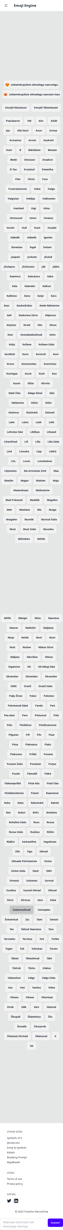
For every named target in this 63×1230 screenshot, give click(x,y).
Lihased (51, 432)
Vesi (22, 987)
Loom (26, 461)
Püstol (35, 793)
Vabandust (14, 977)
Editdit (11, 1152)
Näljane (14, 657)
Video (51, 987)
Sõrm (10, 900)
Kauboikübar (24, 305)
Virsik (10, 1007)
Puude (16, 773)
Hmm (33, 218)
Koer (10, 334)
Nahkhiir (30, 627)
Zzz (27, 919)
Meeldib (35, 500)
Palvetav (49, 695)
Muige (52, 509)
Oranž (27, 686)
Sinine (48, 861)
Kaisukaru (34, 276)
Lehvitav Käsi (15, 432)
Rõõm (50, 832)
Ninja (11, 637)
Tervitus (27, 939)
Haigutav (13, 198)
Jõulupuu (9, 266)
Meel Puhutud (14, 500)
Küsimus (14, 412)
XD (31, 1046)
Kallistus (12, 295)
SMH (49, 870)
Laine (25, 422)
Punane (48, 754)
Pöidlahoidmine (14, 793)
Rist (8, 812)
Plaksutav (16, 754)
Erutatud (29, 169)
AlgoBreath (13, 1162)
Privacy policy (15, 1183)
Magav (25, 480)
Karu (54, 295)
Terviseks (9, 939)
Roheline (51, 812)
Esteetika (47, 169)
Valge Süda (48, 977)
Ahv (41, 120)
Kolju (12, 344)
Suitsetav (31, 880)
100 (29, 120)
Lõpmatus (10, 470)
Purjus (52, 764)
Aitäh (54, 120)
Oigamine (14, 666)
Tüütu (31, 968)
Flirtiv (31, 179)
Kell (9, 315)
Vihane (14, 997)
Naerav (13, 627)
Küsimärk (32, 412)
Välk (23, 1007)
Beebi (13, 159)
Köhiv (34, 402)
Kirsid (26, 325)
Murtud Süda (49, 519)
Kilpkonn (50, 315)
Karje (40, 295)
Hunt (37, 227)
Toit (42, 939)
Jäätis (56, 266)
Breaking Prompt (17, 1157)
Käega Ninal (35, 393)
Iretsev (47, 247)
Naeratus (53, 618)
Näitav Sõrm (45, 647)
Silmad (44, 851)
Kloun (53, 325)
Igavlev (48, 237)
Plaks (48, 744)
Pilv (39, 734)
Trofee (55, 939)
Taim (39, 919)
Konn (25, 354)
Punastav (35, 764)
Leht (51, 422)
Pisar (52, 734)
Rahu (21, 802)
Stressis (14, 880)
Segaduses (50, 841)
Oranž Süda (45, 686)
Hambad (18, 208)
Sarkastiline (29, 841)
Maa (56, 470)
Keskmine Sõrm (28, 315)
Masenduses (20, 490)
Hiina (46, 208)
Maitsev (41, 480)
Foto (45, 179)
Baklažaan (34, 150)
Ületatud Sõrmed (17, 1036)
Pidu (56, 715)
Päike (47, 773)
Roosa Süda (16, 832)
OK (29, 666)
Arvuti (32, 140)
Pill (28, 734)
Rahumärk (37, 802)
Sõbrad (52, 890)
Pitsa (15, 744)
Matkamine (43, 490)
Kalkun (47, 286)
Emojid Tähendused (46, 107)
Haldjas (30, 198)
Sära (40, 900)
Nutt (12, 647)
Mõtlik (41, 539)
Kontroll (41, 354)
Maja (56, 480)
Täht (49, 958)
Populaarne (13, 120)
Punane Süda (15, 764)
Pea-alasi (9, 715)
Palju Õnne (15, 695)
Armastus (15, 140)
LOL (13, 461)
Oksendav (12, 676)
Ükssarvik (40, 1026)
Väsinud (51, 1007)
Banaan (52, 150)
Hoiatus (48, 218)
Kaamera (15, 276)
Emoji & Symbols (16, 1147)
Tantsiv (54, 919)
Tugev (9, 948)
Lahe (12, 422)
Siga (29, 851)
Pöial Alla (33, 783)
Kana (27, 295)
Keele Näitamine (49, 305)
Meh (9, 509)
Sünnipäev (44, 909)
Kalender (29, 286)
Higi (33, 208)
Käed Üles (14, 393)
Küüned (49, 412)
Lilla (37, 441)
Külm (48, 402)
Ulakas (47, 968)
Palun (33, 695)
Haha (37, 188)
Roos (36, 822)
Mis (39, 509)
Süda (53, 900)
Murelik (29, 519)
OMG (14, 686)
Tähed (14, 958)
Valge (31, 977)
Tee (12, 929)
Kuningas (12, 373)
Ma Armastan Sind (35, 470)
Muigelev (11, 519)
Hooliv (11, 227)
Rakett (55, 802)
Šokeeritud (11, 919)
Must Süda (29, 529)
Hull (24, 227)
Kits (40, 325)
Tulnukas (36, 948)
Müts (38, 618)
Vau (10, 987)
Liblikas (35, 432)
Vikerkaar (47, 997)
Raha (7, 802)
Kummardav (29, 363)
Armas (53, 130)
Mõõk (7, 618)
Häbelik (15, 237)
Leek (38, 422)
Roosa (50, 822)
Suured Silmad (32, 890)
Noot (52, 637)
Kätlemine (18, 402)
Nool (39, 637)
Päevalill (32, 773)
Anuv (39, 130)
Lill (26, 441)
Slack (36, 870)
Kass (6, 305)
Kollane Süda (46, 344)
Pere (24, 715)
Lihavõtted (10, 441)
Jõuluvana (28, 266)
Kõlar (31, 383)
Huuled (52, 227)
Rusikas (35, 832)
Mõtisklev (24, 539)
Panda (39, 705)
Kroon (10, 363)
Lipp (39, 451)
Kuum (16, 383)
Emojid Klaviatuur (16, 107)
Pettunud (40, 715)
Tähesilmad (32, 958)
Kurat (28, 373)
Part (52, 705)
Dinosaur (29, 159)
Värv (36, 1007)
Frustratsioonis (17, 188)
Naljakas (48, 627)
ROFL (36, 812)
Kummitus (50, 363)
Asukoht (48, 140)
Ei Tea (13, 169)
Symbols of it (14, 1138)
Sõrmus (25, 900)
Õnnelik (22, 1026)
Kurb (42, 373)
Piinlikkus (25, 725)
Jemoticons (13, 1142)
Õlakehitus (34, 1016)
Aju (8, 130)
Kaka (50, 276)
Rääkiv (11, 841)
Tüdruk (16, 968)
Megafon (52, 500)
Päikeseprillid (13, 783)
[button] (6, 5)
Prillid (32, 754)
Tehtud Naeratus (31, 929)
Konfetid (10, 354)
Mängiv (22, 618)
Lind (9, 451)
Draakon (48, 159)
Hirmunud (16, 218)
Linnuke (24, 451)
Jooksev (32, 257)
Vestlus (36, 987)
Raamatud (52, 793)
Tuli (22, 948)
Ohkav (49, 657)
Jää (43, 266)
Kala (14, 286)
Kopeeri (55, 1222)
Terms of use (14, 1179)
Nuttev (27, 647)
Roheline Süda (17, 822)
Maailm (8, 480)
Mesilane (24, 509)
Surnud (49, 880)
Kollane (26, 344)
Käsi (52, 393)
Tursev (54, 948)
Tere (51, 929)
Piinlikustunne (47, 725)
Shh (17, 851)
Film (17, 179)
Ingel (33, 247)
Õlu (50, 1016)
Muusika (48, 529)
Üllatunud (41, 1036)
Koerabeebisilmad (31, 334)
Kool (55, 354)
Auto (9, 150)
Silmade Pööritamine (24, 861)
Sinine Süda (18, 870)
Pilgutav (14, 734)
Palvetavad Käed (18, 705)
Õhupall (15, 1016)
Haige (51, 188)
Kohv (53, 334)
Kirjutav (11, 325)
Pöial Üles (53, 783)
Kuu (54, 373)
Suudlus (11, 890)
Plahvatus (31, 744)
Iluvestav (16, 247)
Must (13, 529)
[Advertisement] (31, 45)
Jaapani (15, 257)
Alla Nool (22, 130)
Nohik (25, 637)
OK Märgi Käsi (46, 666)
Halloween (49, 198)
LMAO (52, 451)
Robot (21, 812)
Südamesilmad (21, 909)
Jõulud (48, 257)
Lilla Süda (53, 441)
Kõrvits (45, 383)
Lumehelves (44, 461)
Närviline (32, 657)
